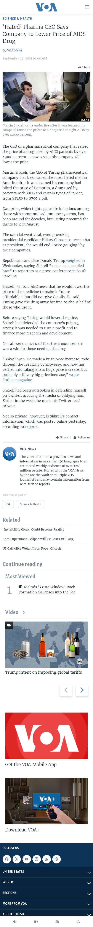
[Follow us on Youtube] (26, 859)
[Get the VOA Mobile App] (46, 736)
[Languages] (57, 921)
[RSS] (46, 859)
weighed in (75, 260)
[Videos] (35, 921)
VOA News (14, 50)
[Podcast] (56, 859)
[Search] (78, 921)
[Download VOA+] (46, 801)
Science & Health (17, 19)
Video (11, 612)
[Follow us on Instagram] (36, 859)
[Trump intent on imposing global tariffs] (46, 645)
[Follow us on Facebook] (7, 859)
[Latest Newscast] (14, 921)
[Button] (84, 67)
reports (31, 426)
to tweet (75, 240)
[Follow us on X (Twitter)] (17, 859)
